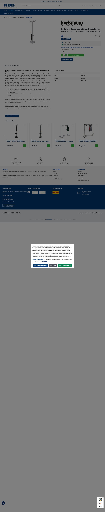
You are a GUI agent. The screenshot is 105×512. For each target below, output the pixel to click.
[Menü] (103, 498)
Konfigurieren (53, 265)
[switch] (100, 506)
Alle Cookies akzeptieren (65, 265)
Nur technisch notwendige (40, 265)
